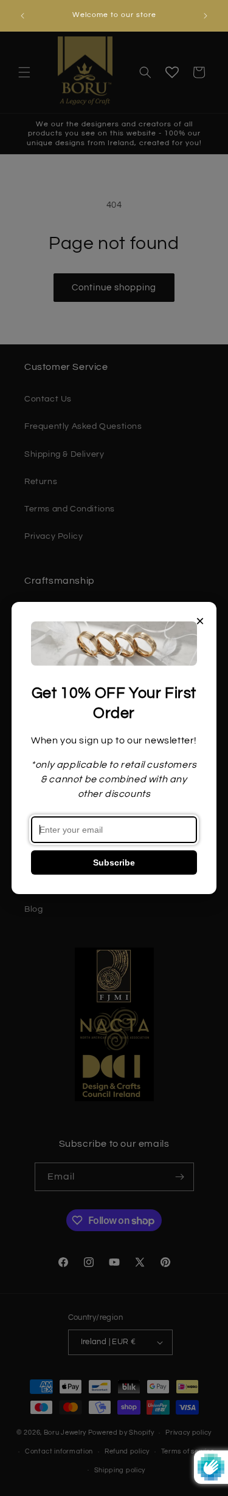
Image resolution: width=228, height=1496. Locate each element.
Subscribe (114, 862)
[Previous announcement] (22, 15)
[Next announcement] (205, 15)
